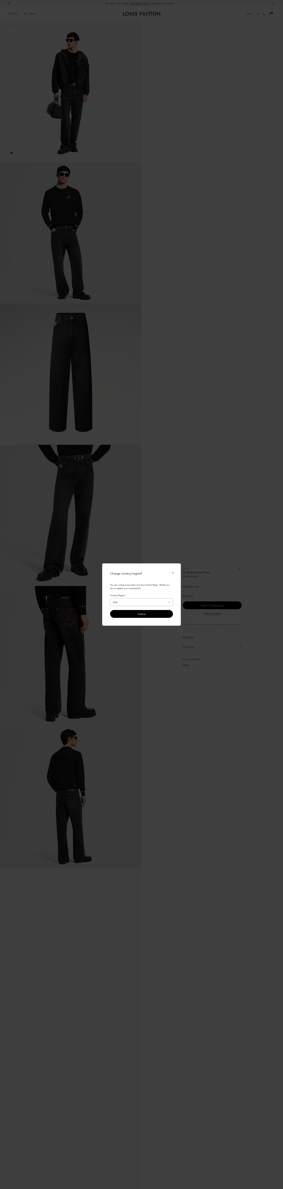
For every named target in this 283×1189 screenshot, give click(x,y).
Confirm (141, 613)
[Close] (173, 573)
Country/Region (117, 595)
